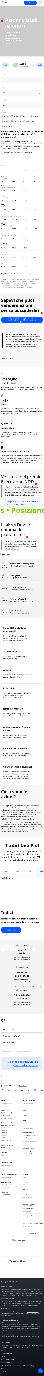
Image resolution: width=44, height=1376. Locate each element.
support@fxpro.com (7, 1353)
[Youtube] (22, 1090)
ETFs (39, 857)
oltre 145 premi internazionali (29, 411)
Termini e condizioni (32, 1312)
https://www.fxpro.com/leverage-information (17, 287)
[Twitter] (15, 1090)
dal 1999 (39, 387)
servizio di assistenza (28, 1345)
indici (10, 857)
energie (25, 857)
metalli (17, 857)
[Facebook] (2, 1090)
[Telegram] (29, 1090)
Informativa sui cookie (22, 1314)
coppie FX (35, 854)
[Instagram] (35, 1090)
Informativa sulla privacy (8, 1314)
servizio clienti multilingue (27, 432)
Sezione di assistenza (26, 1065)
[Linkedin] (9, 1090)
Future (4, 857)
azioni (32, 857)
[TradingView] (42, 1090)
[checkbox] (22, 152)
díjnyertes (8, 546)
